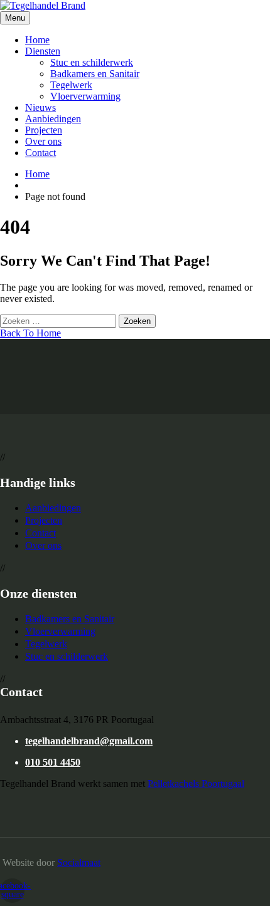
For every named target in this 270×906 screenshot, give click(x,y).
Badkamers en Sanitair (94, 73)
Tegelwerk (71, 85)
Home (37, 39)
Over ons (43, 141)
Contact (40, 152)
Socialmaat (78, 862)
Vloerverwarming (85, 96)
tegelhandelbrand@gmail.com (89, 741)
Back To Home (30, 333)
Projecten (43, 130)
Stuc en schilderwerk (91, 62)
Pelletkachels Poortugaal (196, 783)
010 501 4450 (52, 762)
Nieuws (40, 107)
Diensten (42, 51)
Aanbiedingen (53, 118)
